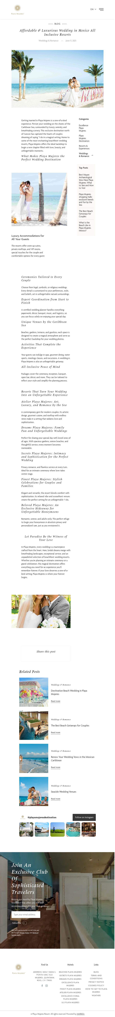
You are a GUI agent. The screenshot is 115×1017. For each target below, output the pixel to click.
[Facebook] (43, 985)
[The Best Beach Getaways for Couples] (33, 725)
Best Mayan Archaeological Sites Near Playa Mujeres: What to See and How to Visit (86, 181)
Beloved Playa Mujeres (70, 972)
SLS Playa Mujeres (70, 1002)
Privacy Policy (24, 933)
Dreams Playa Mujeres (70, 979)
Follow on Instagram (84, 817)
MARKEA (80, 1014)
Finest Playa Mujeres (70, 989)
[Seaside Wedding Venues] (33, 791)
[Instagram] (46, 985)
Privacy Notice (96, 982)
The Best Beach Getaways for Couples (86, 214)
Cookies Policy (96, 985)
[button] (26, 829)
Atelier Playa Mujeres (70, 992)
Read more (55, 701)
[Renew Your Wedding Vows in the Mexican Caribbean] (33, 758)
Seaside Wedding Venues (63, 791)
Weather (96, 995)
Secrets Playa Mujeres (70, 975)
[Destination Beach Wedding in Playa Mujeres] (33, 692)
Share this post (46, 652)
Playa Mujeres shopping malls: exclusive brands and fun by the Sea (86, 199)
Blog (96, 972)
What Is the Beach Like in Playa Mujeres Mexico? (85, 226)
